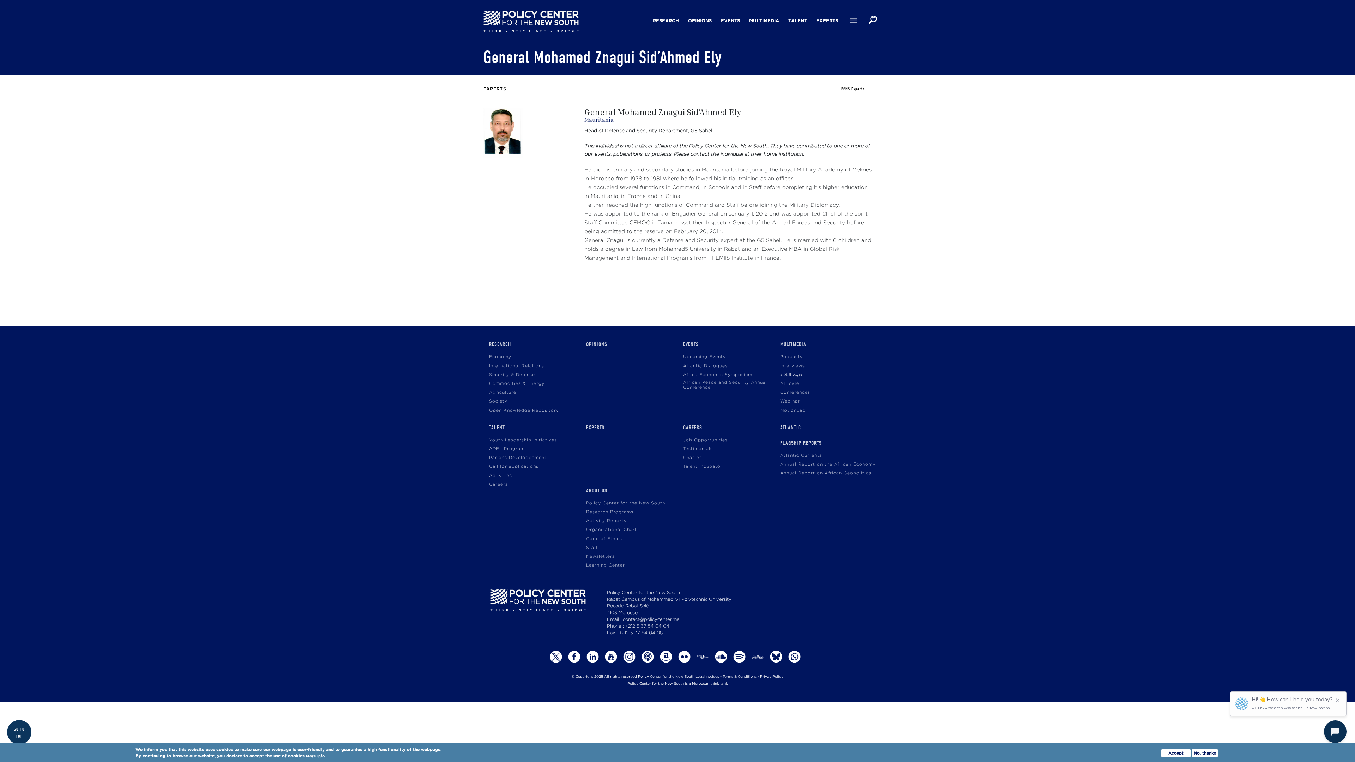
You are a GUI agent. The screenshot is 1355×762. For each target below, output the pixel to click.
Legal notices (707, 676)
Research (666, 20)
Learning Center (605, 565)
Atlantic (790, 427)
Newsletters (600, 556)
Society (498, 401)
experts (827, 20)
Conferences (795, 392)
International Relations (516, 366)
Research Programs (609, 512)
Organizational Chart (611, 530)
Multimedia (764, 20)
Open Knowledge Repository (524, 410)
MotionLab (793, 410)
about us (596, 491)
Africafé (789, 384)
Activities (500, 476)
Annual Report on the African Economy (827, 464)
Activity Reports (606, 521)
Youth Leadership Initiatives (523, 440)
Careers (498, 484)
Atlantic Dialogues (705, 366)
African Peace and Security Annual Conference (725, 385)
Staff (592, 548)
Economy (500, 357)
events (730, 20)
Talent (797, 20)
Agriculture (502, 392)
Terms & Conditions (740, 676)
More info (315, 756)
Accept (1176, 753)
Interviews (792, 366)
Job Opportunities (705, 440)
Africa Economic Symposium (717, 375)
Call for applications (513, 466)
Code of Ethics (604, 539)
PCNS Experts (853, 89)
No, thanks (1205, 753)
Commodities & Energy (516, 384)
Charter (692, 458)
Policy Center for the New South (625, 503)
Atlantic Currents (801, 456)
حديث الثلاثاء (791, 375)
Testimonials (698, 449)
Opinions (700, 20)
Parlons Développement (518, 458)
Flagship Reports (801, 443)
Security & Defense (512, 375)
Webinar (790, 401)
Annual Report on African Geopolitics (825, 473)
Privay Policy (771, 676)
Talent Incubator (703, 466)
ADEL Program (507, 449)
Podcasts (791, 357)
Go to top (19, 733)
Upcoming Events (704, 357)
